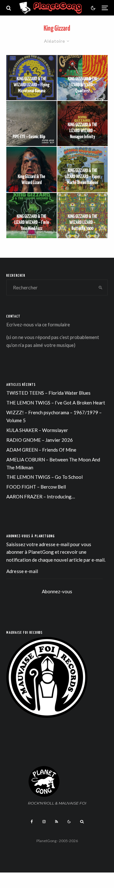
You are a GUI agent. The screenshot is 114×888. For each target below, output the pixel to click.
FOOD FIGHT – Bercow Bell (36, 487)
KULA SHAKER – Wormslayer (37, 430)
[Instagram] (44, 821)
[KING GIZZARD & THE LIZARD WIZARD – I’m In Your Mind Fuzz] (31, 215)
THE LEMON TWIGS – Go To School (44, 477)
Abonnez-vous (57, 591)
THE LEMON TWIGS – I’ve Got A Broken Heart (55, 402)
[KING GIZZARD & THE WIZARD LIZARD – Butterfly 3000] (82, 215)
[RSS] (56, 821)
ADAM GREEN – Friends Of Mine (41, 450)
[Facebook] (32, 821)
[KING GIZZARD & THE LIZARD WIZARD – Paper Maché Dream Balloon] (82, 169)
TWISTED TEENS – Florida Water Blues (48, 393)
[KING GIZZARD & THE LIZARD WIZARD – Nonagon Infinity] (82, 123)
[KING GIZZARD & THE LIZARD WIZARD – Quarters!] (82, 77)
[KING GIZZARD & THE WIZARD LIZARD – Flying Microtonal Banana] (31, 77)
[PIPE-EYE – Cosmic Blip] (31, 123)
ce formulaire (56, 324)
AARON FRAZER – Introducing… (40, 496)
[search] (101, 287)
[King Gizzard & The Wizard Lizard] (31, 169)
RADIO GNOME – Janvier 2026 (39, 440)
